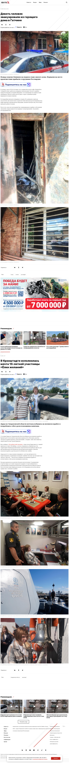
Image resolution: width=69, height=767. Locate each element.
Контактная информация (7, 738)
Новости (29, 2)
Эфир (40, 2)
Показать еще (23, 721)
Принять (56, 758)
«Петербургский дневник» (15, 444)
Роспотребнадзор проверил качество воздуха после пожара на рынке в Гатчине (11, 348)
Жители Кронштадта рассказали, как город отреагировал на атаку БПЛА (57, 716)
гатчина (17, 274)
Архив (5, 741)
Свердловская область (15, 677)
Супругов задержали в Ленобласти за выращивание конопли (34, 347)
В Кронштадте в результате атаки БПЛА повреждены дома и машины (11, 715)
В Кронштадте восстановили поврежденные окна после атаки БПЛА (34, 716)
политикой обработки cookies (40, 759)
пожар (12, 274)
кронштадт (24, 677)
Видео (35, 2)
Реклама (6, 735)
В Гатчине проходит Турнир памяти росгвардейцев (57, 347)
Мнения (46, 2)
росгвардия (23, 274)
